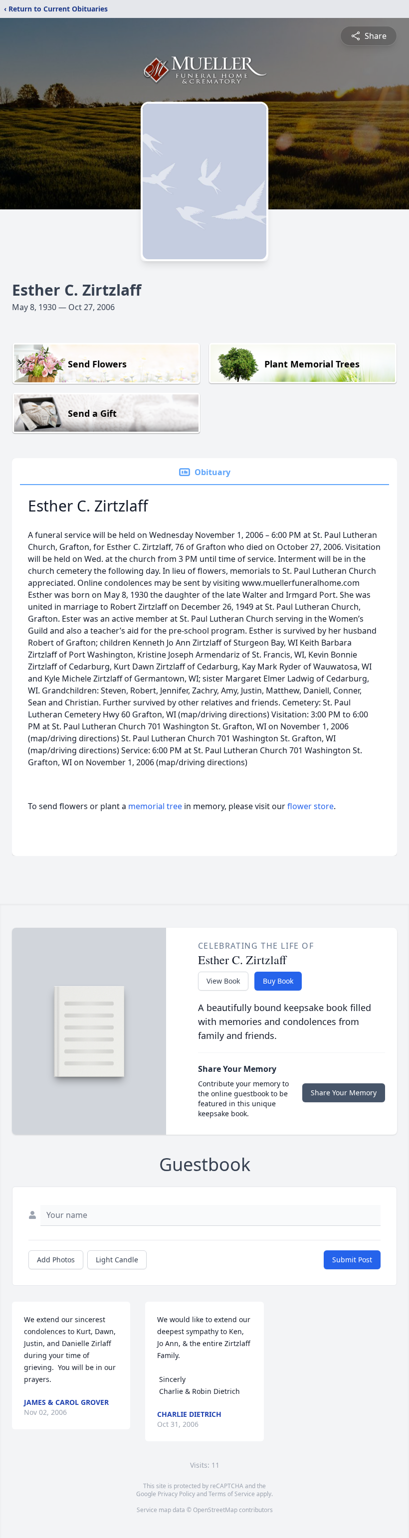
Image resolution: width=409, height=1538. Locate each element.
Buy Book (278, 981)
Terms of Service (231, 1494)
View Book (223, 981)
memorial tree (155, 806)
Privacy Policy (176, 1494)
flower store (310, 806)
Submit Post (352, 1259)
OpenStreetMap (215, 1510)
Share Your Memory (344, 1092)
